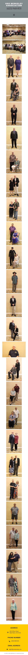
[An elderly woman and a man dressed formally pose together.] (14, 185)
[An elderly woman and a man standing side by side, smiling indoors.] (14, 209)
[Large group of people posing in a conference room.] (14, 32)
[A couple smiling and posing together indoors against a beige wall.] (14, 489)
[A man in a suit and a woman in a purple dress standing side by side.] (14, 66)
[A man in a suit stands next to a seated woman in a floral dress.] (14, 90)
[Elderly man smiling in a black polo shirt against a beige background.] (14, 349)
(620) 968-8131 (15, 641)
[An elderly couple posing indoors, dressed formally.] (14, 465)
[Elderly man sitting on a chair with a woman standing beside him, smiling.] (14, 369)
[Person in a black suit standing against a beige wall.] (14, 114)
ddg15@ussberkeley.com (15, 649)
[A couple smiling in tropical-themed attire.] (14, 585)
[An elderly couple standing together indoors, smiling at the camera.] (14, 441)
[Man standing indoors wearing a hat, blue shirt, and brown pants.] (14, 281)
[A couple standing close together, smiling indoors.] (14, 561)
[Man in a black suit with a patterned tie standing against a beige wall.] (14, 138)
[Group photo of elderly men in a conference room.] (14, 47)
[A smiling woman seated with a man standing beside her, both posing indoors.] (14, 417)
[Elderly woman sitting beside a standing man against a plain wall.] (14, 162)
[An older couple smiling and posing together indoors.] (14, 537)
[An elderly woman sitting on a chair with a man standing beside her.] (14, 393)
